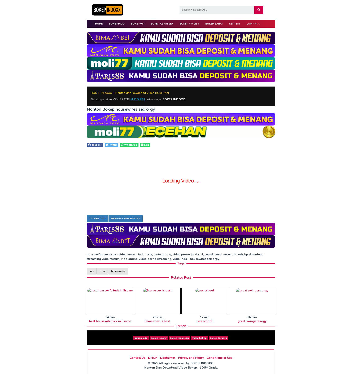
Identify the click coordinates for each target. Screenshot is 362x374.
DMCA (152, 358)
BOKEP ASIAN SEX (162, 23)
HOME (99, 23)
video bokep (199, 337)
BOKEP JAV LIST (189, 23)
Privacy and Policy (191, 358)
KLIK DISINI (138, 99)
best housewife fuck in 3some (110, 321)
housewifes (118, 271)
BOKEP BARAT (214, 23)
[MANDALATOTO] (181, 50)
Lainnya (252, 23)
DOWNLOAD (97, 218)
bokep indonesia (179, 337)
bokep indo (140, 337)
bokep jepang (159, 337)
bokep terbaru (218, 337)
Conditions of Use (219, 358)
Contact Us (137, 358)
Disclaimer (167, 358)
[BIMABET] (181, 38)
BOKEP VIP (137, 23)
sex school (204, 321)
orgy (102, 271)
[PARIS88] (181, 76)
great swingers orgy (252, 321)
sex (91, 271)
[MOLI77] (181, 63)
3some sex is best (157, 321)
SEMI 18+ (234, 23)
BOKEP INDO (117, 23)
